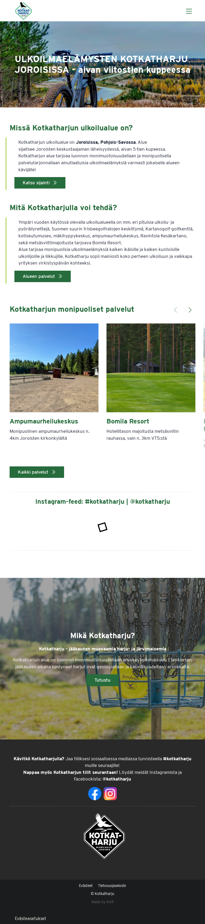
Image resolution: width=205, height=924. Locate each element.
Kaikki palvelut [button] (34, 472)
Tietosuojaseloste (112, 885)
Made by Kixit (103, 902)
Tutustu (102, 680)
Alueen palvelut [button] (39, 276)
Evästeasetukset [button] (30, 918)
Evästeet (86, 885)
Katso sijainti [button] (37, 182)
